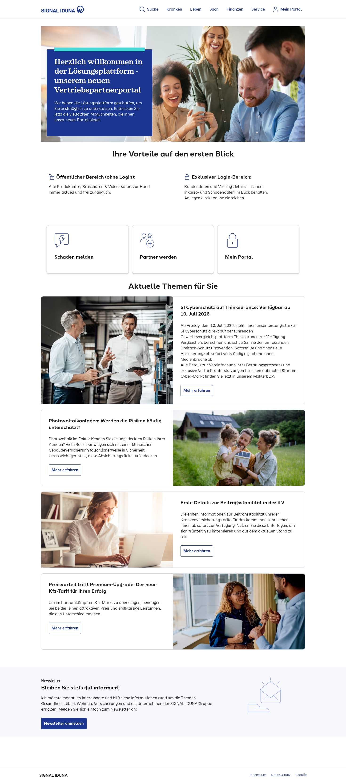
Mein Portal (291, 9)
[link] (88, 249)
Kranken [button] (174, 9)
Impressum (257, 775)
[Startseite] (62, 9)
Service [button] (258, 9)
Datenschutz (281, 775)
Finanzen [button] (235, 9)
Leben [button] (195, 9)
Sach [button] (214, 9)
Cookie (301, 775)
